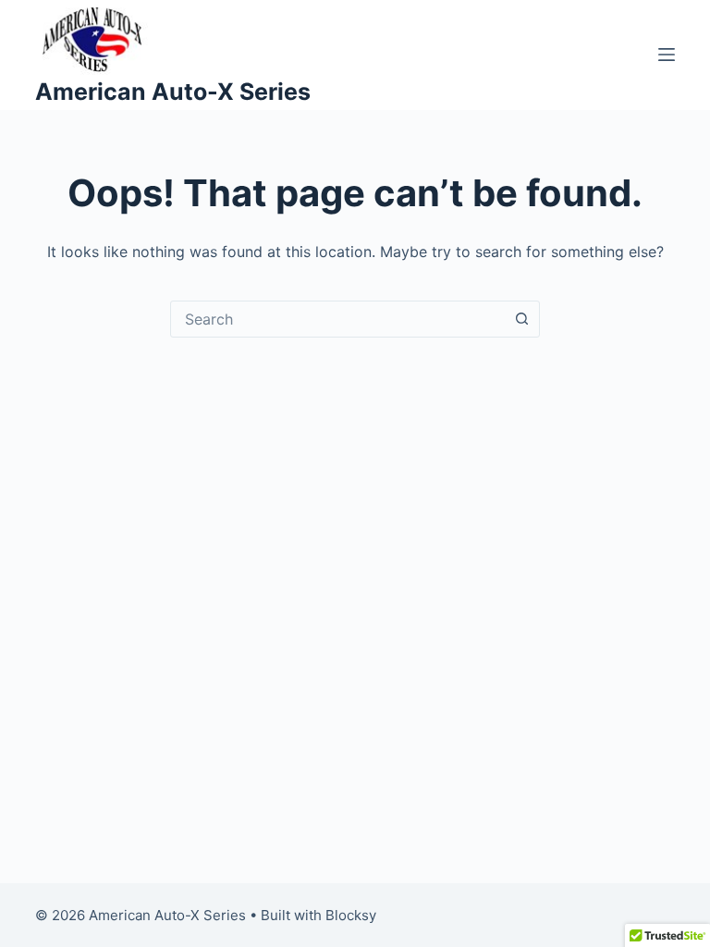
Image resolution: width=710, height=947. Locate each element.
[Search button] (521, 319)
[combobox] (337, 319)
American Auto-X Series (173, 91)
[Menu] (666, 54)
